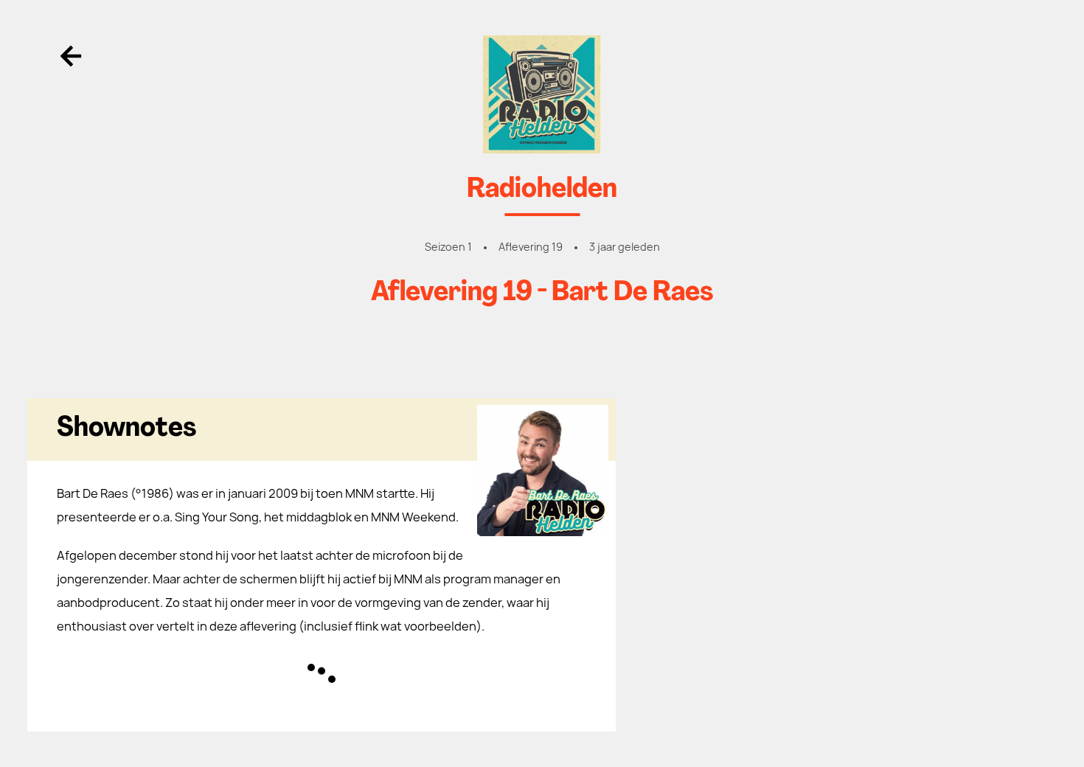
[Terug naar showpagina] (542, 94)
